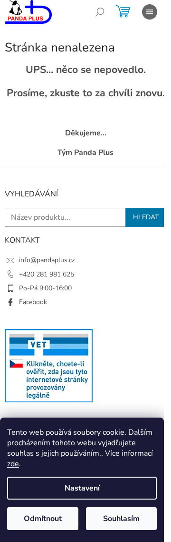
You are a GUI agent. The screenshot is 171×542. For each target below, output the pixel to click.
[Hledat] (99, 11)
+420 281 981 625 (46, 274)
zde (13, 464)
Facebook (33, 302)
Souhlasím (121, 518)
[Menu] (149, 11)
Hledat (146, 217)
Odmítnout (43, 518)
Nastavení (82, 488)
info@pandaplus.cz (47, 260)
